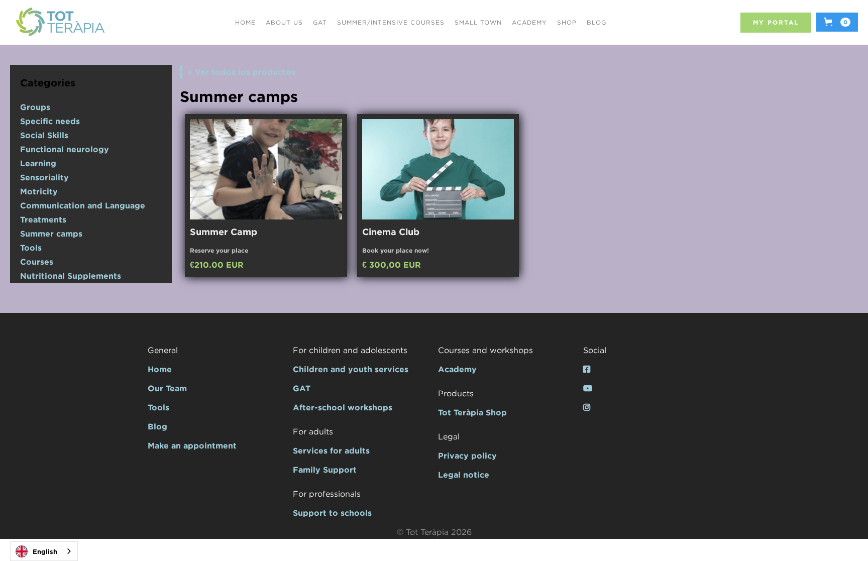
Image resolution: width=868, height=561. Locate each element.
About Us (284, 22)
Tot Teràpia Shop (472, 412)
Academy (529, 22)
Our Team (167, 388)
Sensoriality (44, 177)
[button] (837, 22)
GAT (320, 22)
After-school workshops (342, 407)
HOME (245, 22)
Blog (596, 22)
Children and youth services (350, 369)
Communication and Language (82, 205)
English (45, 551)
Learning (38, 163)
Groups (35, 106)
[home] (60, 22)
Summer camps (51, 233)
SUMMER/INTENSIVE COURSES (391, 22)
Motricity (39, 191)
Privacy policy (467, 455)
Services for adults (331, 450)
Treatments (43, 219)
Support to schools (332, 512)
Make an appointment (192, 445)
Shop (567, 22)
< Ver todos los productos (241, 71)
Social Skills (44, 135)
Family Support (325, 469)
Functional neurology (64, 149)
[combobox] (44, 551)
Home (160, 369)
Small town (478, 22)
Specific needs (50, 121)
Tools (31, 247)
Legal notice (463, 474)
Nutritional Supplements (70, 275)
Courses (36, 261)
